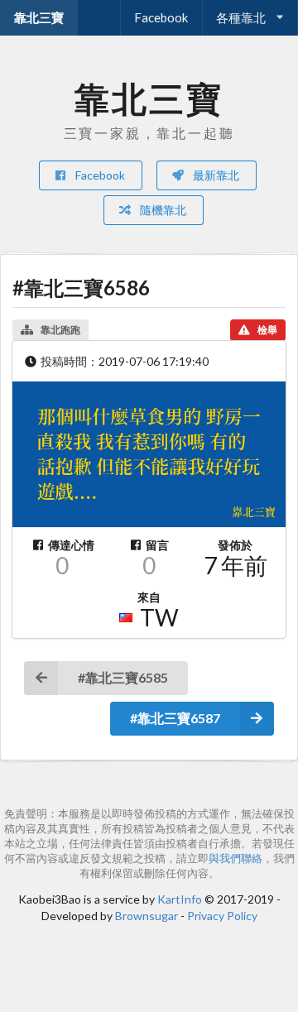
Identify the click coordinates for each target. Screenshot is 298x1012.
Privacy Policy (222, 916)
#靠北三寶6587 (175, 718)
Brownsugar (146, 916)
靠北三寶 (39, 17)
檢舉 (267, 330)
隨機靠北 (161, 210)
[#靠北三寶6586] (149, 454)
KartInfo (179, 899)
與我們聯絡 (235, 858)
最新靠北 (214, 175)
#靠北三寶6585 (123, 677)
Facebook (161, 17)
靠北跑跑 (60, 330)
